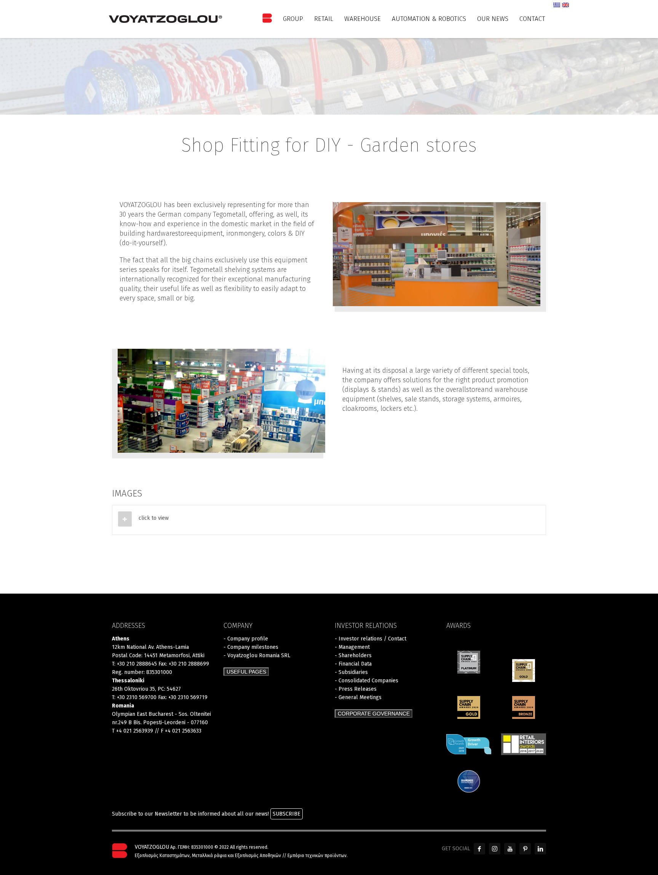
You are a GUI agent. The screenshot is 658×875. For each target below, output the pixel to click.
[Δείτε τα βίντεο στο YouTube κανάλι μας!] (510, 848)
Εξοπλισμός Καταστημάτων (162, 855)
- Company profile (246, 638)
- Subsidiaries (351, 672)
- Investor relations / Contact (370, 638)
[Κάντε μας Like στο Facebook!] (479, 848)
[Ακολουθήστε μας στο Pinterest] (525, 848)
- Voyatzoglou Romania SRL (257, 655)
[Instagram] (494, 848)
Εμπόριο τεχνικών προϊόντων (317, 855)
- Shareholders (353, 655)
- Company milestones (251, 647)
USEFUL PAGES (246, 672)
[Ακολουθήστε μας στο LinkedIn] (540, 848)
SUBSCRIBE (286, 814)
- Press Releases (356, 689)
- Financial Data (353, 664)
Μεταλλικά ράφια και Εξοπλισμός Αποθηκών (236, 855)
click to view (154, 518)
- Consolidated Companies (366, 680)
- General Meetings (358, 697)
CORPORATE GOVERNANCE (374, 714)
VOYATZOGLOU (152, 847)
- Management (352, 647)
